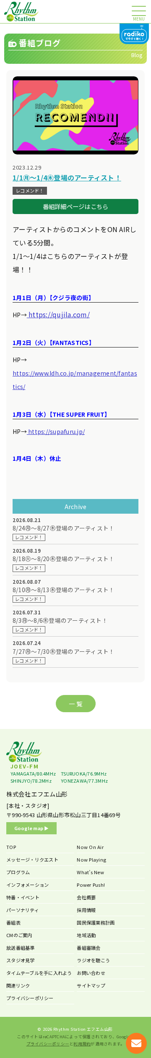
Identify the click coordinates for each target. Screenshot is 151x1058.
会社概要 (86, 897)
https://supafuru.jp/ (56, 431)
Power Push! (91, 885)
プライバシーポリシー (30, 998)
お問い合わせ (91, 973)
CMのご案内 (19, 935)
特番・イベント (22, 897)
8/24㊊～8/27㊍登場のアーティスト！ (64, 528)
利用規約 (82, 1044)
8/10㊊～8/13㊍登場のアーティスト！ (64, 589)
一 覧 (75, 703)
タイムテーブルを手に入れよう (39, 973)
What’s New (90, 872)
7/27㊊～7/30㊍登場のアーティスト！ (64, 651)
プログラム (18, 872)
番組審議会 (88, 948)
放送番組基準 (20, 948)
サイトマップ (91, 985)
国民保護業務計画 (96, 922)
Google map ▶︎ (31, 828)
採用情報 (86, 910)
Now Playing (91, 859)
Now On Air (90, 847)
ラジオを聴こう (93, 960)
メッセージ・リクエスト (32, 859)
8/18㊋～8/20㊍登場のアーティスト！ (64, 558)
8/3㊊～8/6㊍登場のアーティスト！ (60, 620)
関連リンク (18, 985)
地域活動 (86, 935)
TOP (11, 847)
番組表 (13, 922)
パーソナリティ (22, 910)
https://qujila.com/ (58, 314)
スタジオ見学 (20, 960)
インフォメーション (27, 885)
